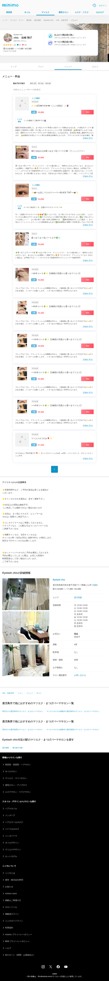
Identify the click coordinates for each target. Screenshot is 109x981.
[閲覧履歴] (94, 5)
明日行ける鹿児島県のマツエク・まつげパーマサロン (22, 729)
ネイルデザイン (12, 842)
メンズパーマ (11, 835)
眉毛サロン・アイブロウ (16, 784)
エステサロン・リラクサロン (18, 791)
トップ (4, 20)
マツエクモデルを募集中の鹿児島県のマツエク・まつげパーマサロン (73, 729)
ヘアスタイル (11, 808)
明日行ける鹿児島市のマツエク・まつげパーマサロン (22, 711)
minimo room (11, 893)
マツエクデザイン (13, 849)
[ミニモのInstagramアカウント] (43, 967)
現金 (76, 633)
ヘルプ (8, 948)
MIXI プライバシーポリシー (17, 941)
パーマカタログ (12, 828)
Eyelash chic (49, 20)
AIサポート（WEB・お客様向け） (20, 954)
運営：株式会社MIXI (14, 879)
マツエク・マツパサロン (16, 778)
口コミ (95, 66)
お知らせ (9, 886)
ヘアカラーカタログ (14, 822)
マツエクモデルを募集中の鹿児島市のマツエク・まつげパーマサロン (73, 711)
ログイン (103, 5)
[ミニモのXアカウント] (50, 967)
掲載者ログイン (12, 913)
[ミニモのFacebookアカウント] (58, 967)
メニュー (29, 693)
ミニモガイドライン (14, 920)
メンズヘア (10, 815)
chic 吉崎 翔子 (62, 20)
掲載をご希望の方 (13, 900)
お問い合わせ (80, 675)
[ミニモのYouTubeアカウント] (65, 967)
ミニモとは (10, 872)
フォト (41, 66)
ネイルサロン (11, 771)
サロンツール (11, 907)
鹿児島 (29, 20)
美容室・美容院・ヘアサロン (18, 764)
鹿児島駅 (37, 20)
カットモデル (11, 856)
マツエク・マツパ (17, 20)
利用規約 (9, 927)
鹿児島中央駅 (17, 747)
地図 (95, 584)
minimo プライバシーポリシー (18, 934)
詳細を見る (88, 138)
